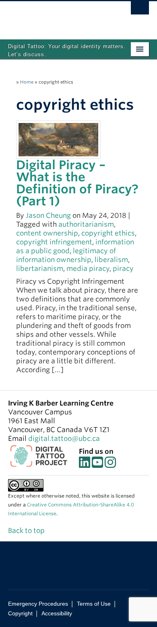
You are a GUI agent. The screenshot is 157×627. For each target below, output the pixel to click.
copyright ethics (108, 233)
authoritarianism (86, 224)
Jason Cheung (48, 215)
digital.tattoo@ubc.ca (64, 438)
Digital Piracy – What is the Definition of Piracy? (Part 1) (77, 183)
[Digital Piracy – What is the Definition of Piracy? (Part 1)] (58, 139)
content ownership (47, 233)
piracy (123, 268)
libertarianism (39, 268)
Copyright (20, 613)
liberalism (111, 260)
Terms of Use (94, 603)
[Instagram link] (110, 465)
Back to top (27, 531)
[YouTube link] (97, 465)
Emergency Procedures (38, 603)
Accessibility (56, 613)
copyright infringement (54, 242)
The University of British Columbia (57, 16)
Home (26, 82)
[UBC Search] (140, 10)
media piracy (87, 268)
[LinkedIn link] (84, 465)
